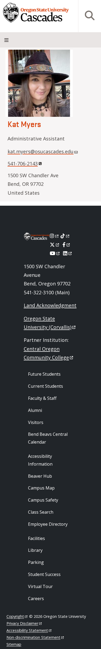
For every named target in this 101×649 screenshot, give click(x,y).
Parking (36, 562)
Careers (36, 598)
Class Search (40, 512)
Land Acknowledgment (50, 305)
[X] (55, 244)
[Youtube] (55, 253)
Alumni (35, 410)
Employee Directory (48, 524)
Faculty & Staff (42, 398)
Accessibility (27, 630)
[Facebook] (66, 244)
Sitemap (13, 644)
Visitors (35, 422)
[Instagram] (54, 236)
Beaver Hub (40, 476)
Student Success (44, 574)
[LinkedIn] (67, 253)
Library (35, 550)
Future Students (44, 374)
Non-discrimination (33, 637)
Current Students (45, 386)
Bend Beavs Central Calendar (48, 438)
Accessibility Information (40, 460)
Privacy (22, 623)
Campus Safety (43, 500)
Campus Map (41, 488)
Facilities (36, 538)
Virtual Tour (40, 586)
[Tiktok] (65, 236)
